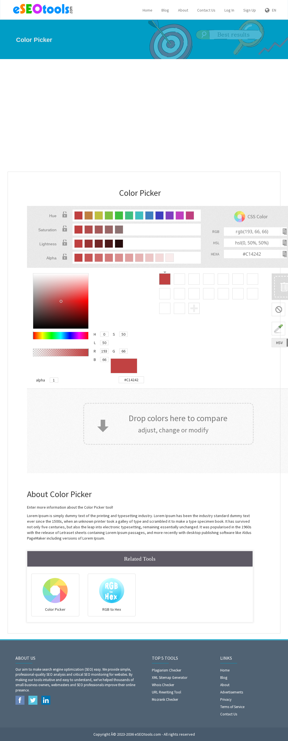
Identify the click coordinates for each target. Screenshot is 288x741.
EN (272, 10)
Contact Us (206, 10)
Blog (165, 10)
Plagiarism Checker (166, 670)
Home (147, 10)
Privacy (225, 699)
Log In (229, 10)
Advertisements (231, 692)
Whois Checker (163, 684)
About (183, 10)
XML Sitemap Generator (169, 677)
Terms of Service (232, 706)
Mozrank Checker (165, 699)
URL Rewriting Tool (166, 692)
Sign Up (249, 10)
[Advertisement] (144, 115)
